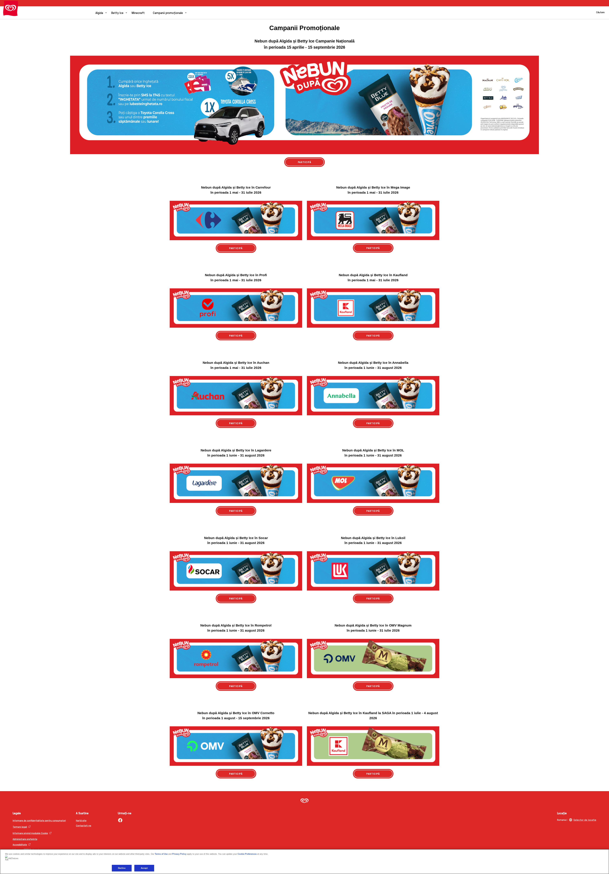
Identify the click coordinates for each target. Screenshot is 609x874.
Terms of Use (161, 854)
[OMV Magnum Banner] (373, 658)
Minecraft (138, 13)
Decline (121, 868)
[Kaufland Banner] (373, 308)
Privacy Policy (179, 854)
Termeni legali (20, 826)
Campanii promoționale (168, 13)
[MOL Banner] (373, 483)
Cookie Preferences (247, 854)
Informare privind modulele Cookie (30, 833)
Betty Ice (117, 13)
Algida (99, 13)
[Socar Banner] (236, 571)
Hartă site (81, 820)
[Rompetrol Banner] (236, 658)
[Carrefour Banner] (236, 220)
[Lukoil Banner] (373, 571)
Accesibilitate (20, 844)
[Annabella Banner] (373, 395)
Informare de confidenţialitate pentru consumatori (39, 820)
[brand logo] (304, 801)
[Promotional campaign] (304, 105)
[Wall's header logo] (10, 8)
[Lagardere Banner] (236, 483)
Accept (144, 868)
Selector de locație (584, 819)
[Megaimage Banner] (373, 220)
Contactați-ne (83, 825)
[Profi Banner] (236, 308)
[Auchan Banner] (236, 395)
